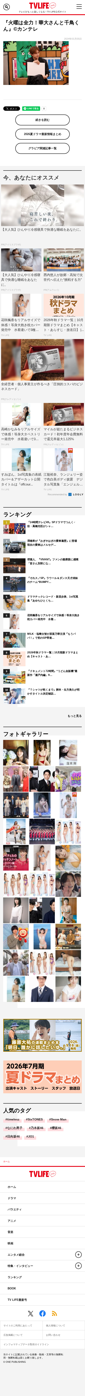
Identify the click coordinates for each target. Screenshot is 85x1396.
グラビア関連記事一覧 (42, 148)
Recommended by (58, 494)
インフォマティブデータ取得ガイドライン (26, 1344)
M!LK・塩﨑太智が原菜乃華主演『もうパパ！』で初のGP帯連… (51, 635)
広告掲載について (13, 1335)
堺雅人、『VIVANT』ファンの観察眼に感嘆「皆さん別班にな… (52, 561)
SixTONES (35, 1119)
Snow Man (58, 1119)
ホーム (6, 1161)
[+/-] (78, 1254)
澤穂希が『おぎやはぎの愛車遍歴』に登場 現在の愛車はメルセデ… (53, 542)
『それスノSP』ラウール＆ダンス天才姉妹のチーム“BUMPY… (52, 580)
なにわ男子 (14, 1128)
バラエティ (15, 1209)
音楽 (10, 1232)
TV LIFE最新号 (17, 1299)
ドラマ (12, 1198)
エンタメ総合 (16, 1254)
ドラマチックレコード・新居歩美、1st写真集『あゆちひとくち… (52, 598)
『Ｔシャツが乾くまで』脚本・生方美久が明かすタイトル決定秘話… (53, 691)
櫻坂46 (56, 1128)
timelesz (13, 1119)
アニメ (12, 1220)
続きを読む (43, 119)
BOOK (12, 1288)
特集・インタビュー (20, 1266)
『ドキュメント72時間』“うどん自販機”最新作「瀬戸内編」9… (52, 673)
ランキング (15, 1277)
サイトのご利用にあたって (17, 1325)
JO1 (31, 1136)
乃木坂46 (37, 1128)
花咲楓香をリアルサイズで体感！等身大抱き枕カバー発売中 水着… (53, 617)
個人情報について (55, 1325)
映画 (10, 1243)
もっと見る (75, 715)
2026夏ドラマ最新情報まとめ (42, 134)
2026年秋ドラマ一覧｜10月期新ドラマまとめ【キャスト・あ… (52, 654)
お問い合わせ (53, 1335)
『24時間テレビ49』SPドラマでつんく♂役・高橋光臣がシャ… (51, 524)
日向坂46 (13, 1136)
